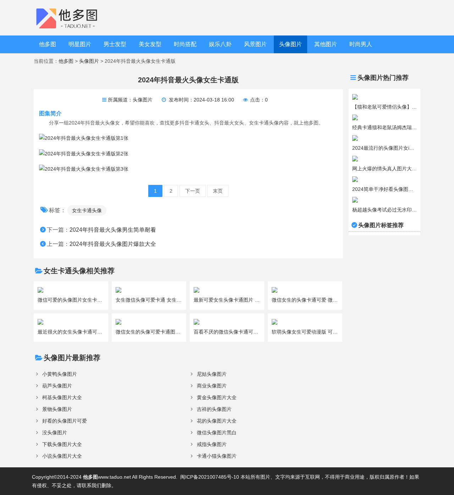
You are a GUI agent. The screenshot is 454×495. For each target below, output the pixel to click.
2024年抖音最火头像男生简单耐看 (113, 230)
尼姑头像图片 (212, 374)
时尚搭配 (185, 44)
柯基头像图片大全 (62, 397)
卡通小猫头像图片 (217, 456)
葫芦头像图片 (57, 386)
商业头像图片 (212, 386)
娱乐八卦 (220, 44)
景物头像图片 (57, 409)
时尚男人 (360, 44)
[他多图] (72, 17)
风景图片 (255, 44)
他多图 (47, 44)
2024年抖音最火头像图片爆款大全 (113, 244)
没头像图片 (54, 432)
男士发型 (115, 44)
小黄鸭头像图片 (59, 374)
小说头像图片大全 (62, 456)
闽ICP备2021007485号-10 (209, 477)
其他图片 (325, 44)
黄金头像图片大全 (217, 397)
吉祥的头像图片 (214, 409)
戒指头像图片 (212, 444)
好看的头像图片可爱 (64, 421)
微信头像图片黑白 (217, 432)
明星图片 (79, 44)
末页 (218, 191)
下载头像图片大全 (62, 444)
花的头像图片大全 (217, 421)
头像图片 (290, 44)
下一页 (192, 191)
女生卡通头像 (87, 210)
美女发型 (150, 44)
